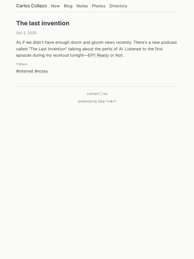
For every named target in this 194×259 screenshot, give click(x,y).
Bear (107, 101)
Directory (118, 5)
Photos (98, 5)
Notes (82, 5)
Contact (93, 94)
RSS (105, 94)
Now (55, 5)
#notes (41, 71)
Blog (68, 5)
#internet (24, 71)
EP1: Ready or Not (105, 55)
